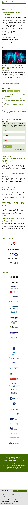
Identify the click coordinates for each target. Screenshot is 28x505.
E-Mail (5, 140)
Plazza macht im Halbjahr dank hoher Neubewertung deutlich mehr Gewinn (13, 174)
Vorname (6, 130)
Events (11, 9)
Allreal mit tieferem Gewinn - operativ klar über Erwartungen (13, 188)
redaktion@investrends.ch (11, 460)
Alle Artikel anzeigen (9, 233)
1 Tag (4, 91)
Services (4, 9)
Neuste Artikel (6, 156)
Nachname (6, 135)
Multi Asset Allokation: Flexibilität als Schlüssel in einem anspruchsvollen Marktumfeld (13, 67)
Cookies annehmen (19, 491)
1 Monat (17, 91)
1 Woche (10, 91)
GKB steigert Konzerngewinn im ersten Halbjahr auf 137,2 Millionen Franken (13, 219)
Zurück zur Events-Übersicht (9, 45)
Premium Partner (9, 239)
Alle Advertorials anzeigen (11, 83)
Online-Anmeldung (6, 42)
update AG (15, 468)
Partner (6, 272)
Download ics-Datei (17, 42)
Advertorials (6, 48)
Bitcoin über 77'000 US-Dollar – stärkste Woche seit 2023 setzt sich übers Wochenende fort (14, 204)
